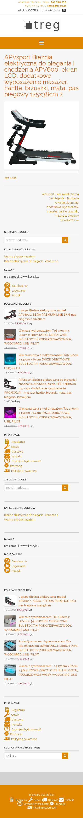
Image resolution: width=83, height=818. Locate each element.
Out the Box (47, 794)
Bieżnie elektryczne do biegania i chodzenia (31, 261)
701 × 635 (10, 177)
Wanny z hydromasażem (19, 256)
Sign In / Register (27, 10)
